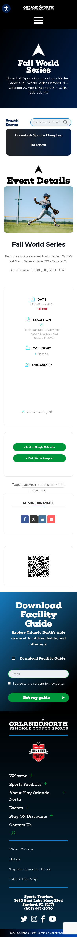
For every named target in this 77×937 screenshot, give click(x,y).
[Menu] (38, 20)
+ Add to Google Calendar (39, 447)
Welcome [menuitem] (18, 775)
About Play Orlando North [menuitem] (29, 796)
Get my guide (36, 697)
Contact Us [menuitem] (20, 824)
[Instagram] (34, 918)
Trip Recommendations (29, 869)
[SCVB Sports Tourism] (38, 7)
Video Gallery (21, 849)
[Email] (51, 519)
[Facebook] (43, 918)
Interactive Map (23, 879)
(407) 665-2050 (38, 908)
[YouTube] (52, 918)
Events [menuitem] (16, 807)
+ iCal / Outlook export (40, 458)
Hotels (14, 859)
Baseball (38, 145)
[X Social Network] (34, 519)
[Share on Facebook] (25, 519)
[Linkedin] (42, 519)
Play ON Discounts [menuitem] (28, 816)
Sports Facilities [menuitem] (25, 784)
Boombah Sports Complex (38, 135)
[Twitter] (24, 918)
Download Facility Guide (42, 658)
